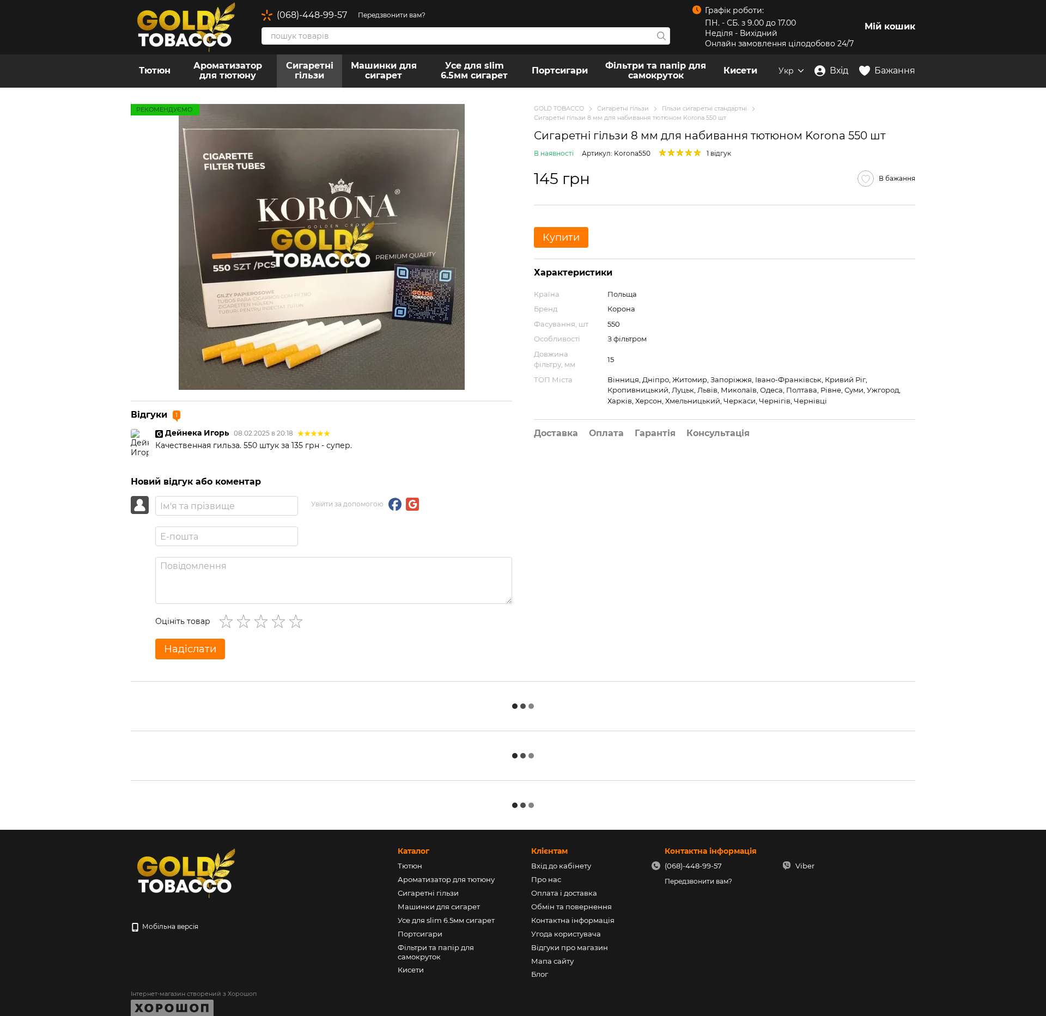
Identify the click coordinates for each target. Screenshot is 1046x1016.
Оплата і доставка (564, 893)
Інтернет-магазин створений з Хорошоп (194, 993)
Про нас (546, 879)
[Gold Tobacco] (185, 872)
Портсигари (560, 70)
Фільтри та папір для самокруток (655, 70)
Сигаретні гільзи (309, 70)
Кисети (740, 70)
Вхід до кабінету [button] (561, 865)
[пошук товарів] (661, 36)
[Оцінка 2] (245, 621)
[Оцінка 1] (228, 621)
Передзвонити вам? (391, 15)
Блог (539, 974)
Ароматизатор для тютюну (227, 70)
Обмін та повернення (571, 906)
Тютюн (155, 70)
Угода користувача (566, 933)
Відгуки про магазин (569, 947)
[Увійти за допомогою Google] (412, 504)
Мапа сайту (552, 961)
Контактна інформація (573, 920)
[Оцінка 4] (280, 621)
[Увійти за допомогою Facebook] (395, 504)
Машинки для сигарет (384, 70)
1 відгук (719, 153)
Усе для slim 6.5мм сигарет (474, 70)
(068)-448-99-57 (312, 15)
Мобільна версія (169, 926)
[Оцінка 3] (263, 621)
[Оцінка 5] (298, 621)
